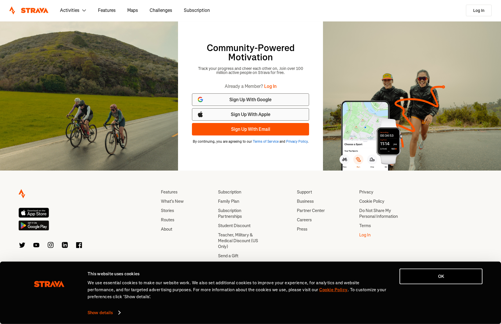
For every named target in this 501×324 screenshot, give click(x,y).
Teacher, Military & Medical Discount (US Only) (238, 240)
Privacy (366, 192)
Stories (167, 210)
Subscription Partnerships (230, 213)
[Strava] (28, 10)
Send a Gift (228, 256)
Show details (100, 313)
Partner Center (311, 210)
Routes (167, 220)
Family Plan (228, 201)
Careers (304, 220)
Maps (132, 10)
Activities (69, 10)
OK (441, 276)
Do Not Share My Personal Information (378, 213)
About (166, 229)
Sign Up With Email (250, 129)
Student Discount (234, 226)
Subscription (197, 10)
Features (107, 10)
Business (305, 201)
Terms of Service (266, 141)
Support (304, 192)
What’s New (172, 201)
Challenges (161, 10)
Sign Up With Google (250, 100)
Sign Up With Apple (251, 114)
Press (302, 229)
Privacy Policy (297, 141)
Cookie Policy (371, 201)
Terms (365, 226)
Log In (478, 10)
